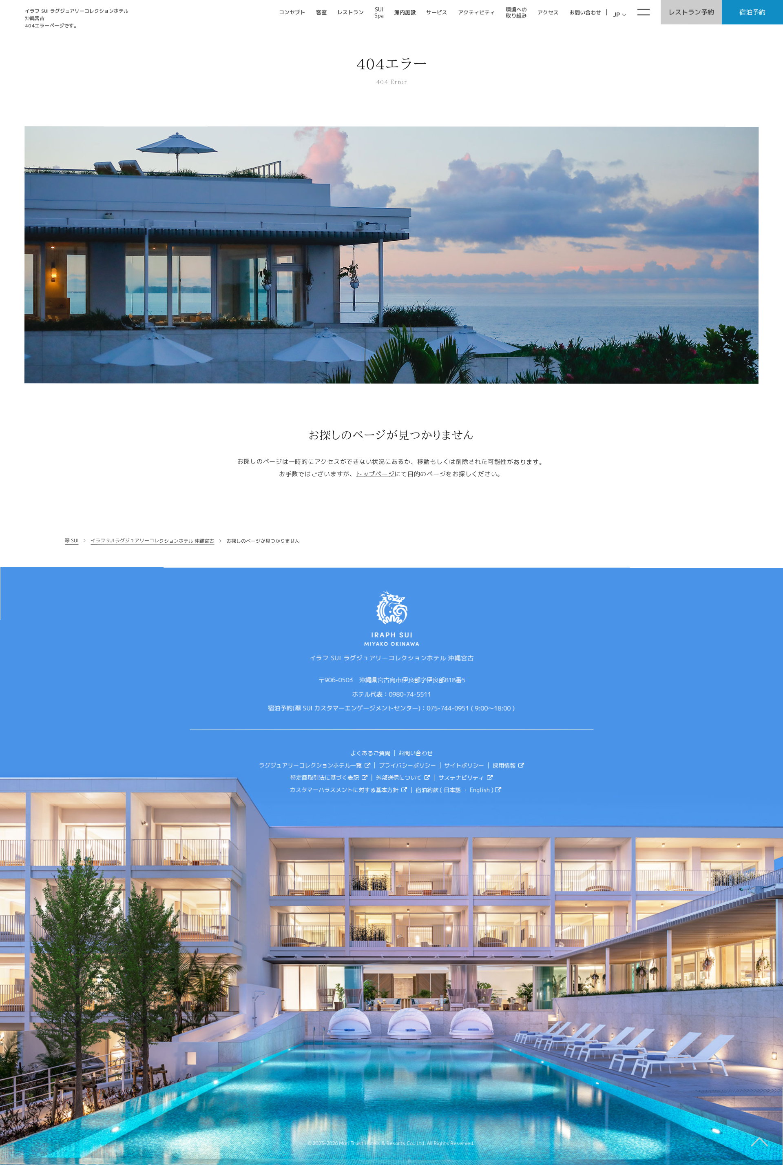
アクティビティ (476, 12)
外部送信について (399, 777)
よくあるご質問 (370, 753)
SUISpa (379, 12)
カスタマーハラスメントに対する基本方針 (344, 789)
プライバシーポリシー (407, 765)
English (480, 790)
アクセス (548, 12)
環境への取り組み (516, 12)
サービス (436, 12)
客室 (321, 12)
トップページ (375, 474)
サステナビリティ (461, 777)
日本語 (453, 790)
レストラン (350, 12)
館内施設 (405, 12)
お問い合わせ (585, 12)
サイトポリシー (464, 765)
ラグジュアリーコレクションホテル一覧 (310, 765)
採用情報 (504, 765)
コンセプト (292, 12)
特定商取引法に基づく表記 (324, 777)
